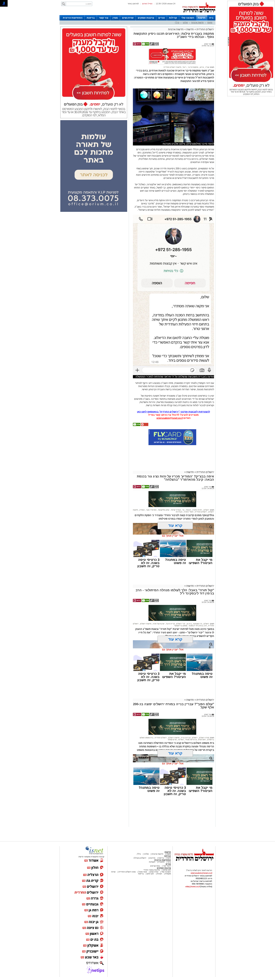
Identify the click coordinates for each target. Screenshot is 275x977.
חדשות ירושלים (145, 624)
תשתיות (152, 862)
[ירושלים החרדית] (194, 863)
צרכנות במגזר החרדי (151, 870)
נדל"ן (177, 22)
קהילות (173, 17)
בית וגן (189, 624)
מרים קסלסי (172, 740)
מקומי (209, 22)
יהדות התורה (197, 510)
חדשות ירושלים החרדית (172, 67)
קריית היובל (170, 624)
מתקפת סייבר (192, 67)
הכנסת (188, 510)
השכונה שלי (187, 17)
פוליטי (185, 22)
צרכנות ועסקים (146, 17)
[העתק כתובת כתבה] (154, 45)
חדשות (201, 17)
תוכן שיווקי (166, 870)
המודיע (142, 510)
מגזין (115, 17)
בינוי (169, 862)
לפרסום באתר (133, 4)
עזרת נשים (128, 17)
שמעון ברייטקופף (180, 626)
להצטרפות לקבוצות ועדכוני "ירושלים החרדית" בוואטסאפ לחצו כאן (173, 411)
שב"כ (207, 67)
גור (183, 510)
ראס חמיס (202, 740)
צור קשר (103, 17)
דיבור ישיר (167, 866)
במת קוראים (155, 866)
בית (211, 17)
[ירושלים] (198, 14)
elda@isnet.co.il (192, 886)
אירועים (152, 858)
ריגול (184, 67)
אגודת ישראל (175, 510)
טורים (161, 17)
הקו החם (150, 874)
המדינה (181, 740)
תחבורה (161, 862)
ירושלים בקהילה (140, 858)
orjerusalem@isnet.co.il (169, 418)
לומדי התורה (188, 512)
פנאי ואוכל (143, 872)
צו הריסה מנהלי (191, 740)
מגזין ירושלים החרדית (127, 872)
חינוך (169, 858)
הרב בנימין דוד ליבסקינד (197, 626)
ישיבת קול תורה (158, 624)
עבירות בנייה (185, 738)
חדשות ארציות (197, 22)
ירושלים (206, 510)
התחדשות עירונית (72, 17)
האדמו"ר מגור (151, 510)
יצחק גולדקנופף (163, 510)
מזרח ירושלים (204, 738)
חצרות (159, 874)
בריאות (91, 17)
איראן (201, 67)
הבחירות (179, 512)
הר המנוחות (197, 624)
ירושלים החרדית (205, 29)
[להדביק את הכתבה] (144, 425)
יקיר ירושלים (180, 624)
